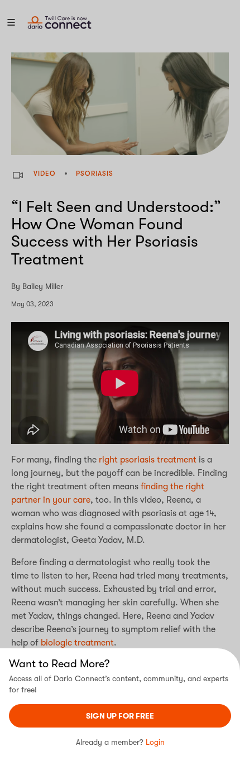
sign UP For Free (120, 715)
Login (155, 742)
